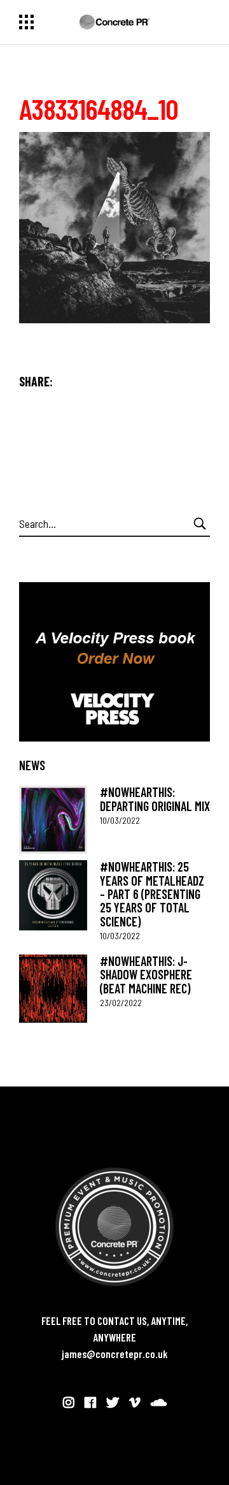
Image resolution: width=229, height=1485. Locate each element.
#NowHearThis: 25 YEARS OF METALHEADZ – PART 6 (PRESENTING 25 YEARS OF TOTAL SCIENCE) (152, 893)
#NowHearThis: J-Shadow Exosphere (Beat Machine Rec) (146, 974)
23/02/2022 (121, 1002)
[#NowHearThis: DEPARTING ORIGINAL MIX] (53, 820)
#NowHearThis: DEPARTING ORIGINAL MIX (155, 798)
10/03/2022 (120, 820)
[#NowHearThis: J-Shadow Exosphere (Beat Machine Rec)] (53, 989)
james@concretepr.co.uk (115, 1353)
